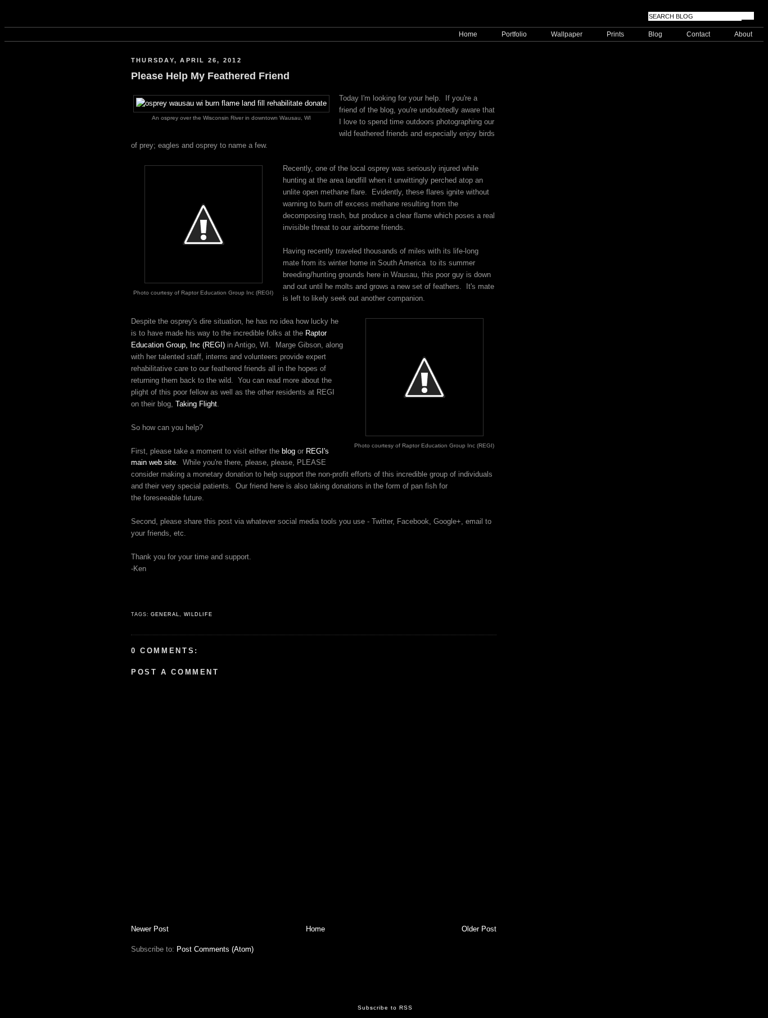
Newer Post (150, 929)
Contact (698, 34)
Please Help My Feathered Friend (210, 76)
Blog (655, 34)
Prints (615, 34)
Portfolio (514, 34)
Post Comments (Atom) (215, 949)
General (165, 614)
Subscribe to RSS (385, 1008)
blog (289, 451)
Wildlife (198, 614)
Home (468, 34)
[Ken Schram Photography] (60, 15)
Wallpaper (566, 34)
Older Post (479, 929)
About (743, 34)
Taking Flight (196, 404)
